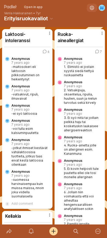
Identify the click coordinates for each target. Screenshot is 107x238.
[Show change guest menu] (102, 8)
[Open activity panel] (31, 231)
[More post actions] (46, 35)
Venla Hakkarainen (18, 13)
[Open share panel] (9, 231)
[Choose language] (92, 8)
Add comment (22, 203)
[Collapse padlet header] (51, 18)
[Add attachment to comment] (7, 203)
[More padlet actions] (98, 231)
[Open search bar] (76, 231)
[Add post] (53, 231)
